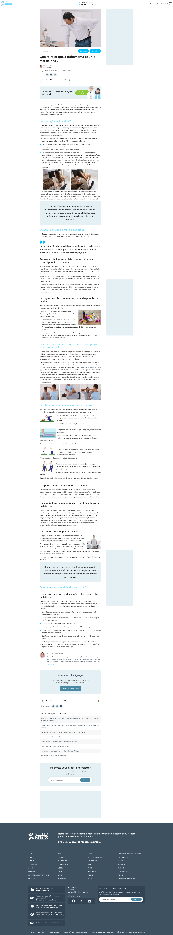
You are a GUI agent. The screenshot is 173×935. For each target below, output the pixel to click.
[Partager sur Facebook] (47, 74)
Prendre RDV (163, 3)
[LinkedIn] (61, 706)
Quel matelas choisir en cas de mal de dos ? (55, 746)
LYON (60, 875)
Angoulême (32, 864)
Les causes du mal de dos (49, 138)
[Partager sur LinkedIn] (51, 74)
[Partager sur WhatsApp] (55, 74)
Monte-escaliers (54, 932)
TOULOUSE (121, 864)
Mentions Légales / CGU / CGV (103, 932)
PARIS (90, 868)
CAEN (60, 854)
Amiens (31, 861)
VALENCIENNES (123, 872)
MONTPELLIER (93, 861)
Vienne (120, 875)
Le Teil (60, 868)
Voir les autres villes (126, 879)
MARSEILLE (62, 879)
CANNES (61, 857)
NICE (89, 864)
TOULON (120, 861)
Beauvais (32, 872)
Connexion (154, 3)
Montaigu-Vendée (95, 857)
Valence (121, 868)
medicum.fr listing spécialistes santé (75, 932)
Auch (30, 868)
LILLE (60, 872)
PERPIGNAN (92, 872)
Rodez (90, 879)
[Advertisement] (70, 804)
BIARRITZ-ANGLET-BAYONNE (38, 875)
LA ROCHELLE (63, 864)
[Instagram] (57, 706)
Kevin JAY (49, 65)
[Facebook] (53, 706)
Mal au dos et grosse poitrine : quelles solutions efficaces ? (60, 751)
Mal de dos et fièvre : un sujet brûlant (53, 756)
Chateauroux (63, 861)
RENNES (91, 875)
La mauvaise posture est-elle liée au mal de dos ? (57, 737)
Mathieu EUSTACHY (139, 932)
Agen (30, 854)
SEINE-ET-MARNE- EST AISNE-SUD (129, 854)
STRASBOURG (123, 857)
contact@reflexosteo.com (78, 892)
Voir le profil (50, 664)
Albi (30, 857)
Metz (90, 854)
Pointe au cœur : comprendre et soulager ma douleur (59, 742)
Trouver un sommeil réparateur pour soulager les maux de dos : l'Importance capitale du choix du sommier (69, 720)
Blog (41, 51)
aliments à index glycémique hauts (72, 513)
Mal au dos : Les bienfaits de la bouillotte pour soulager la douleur (63, 732)
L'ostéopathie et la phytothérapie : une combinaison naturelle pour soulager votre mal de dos (70, 726)
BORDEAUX (32, 879)
